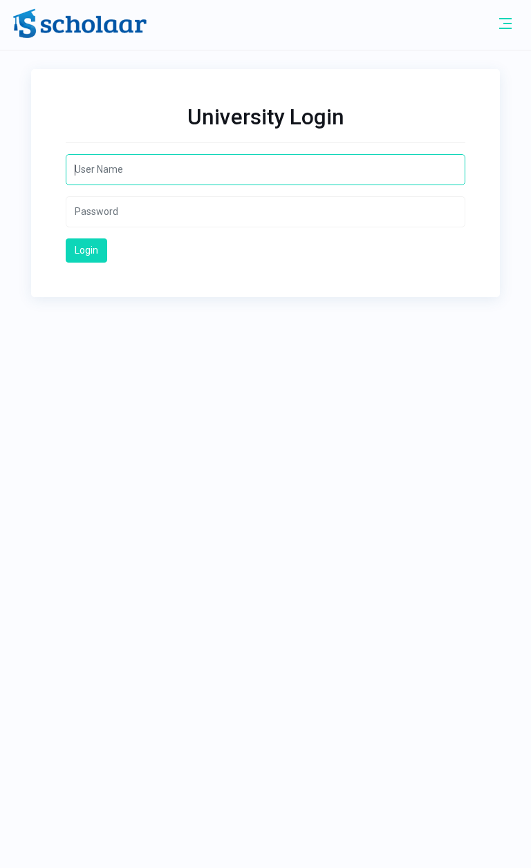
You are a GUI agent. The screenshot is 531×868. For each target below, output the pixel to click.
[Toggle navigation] (505, 23)
